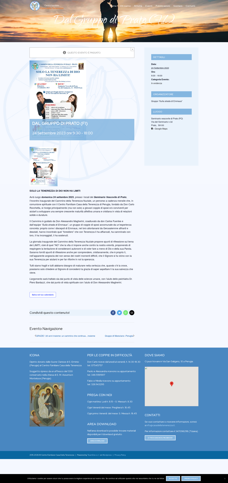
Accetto (173, 478)
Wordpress (107, 455)
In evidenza (156, 83)
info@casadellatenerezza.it (160, 425)
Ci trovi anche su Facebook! (160, 438)
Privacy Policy (120, 455)
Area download (97, 441)
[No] (224, 478)
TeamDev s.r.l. (93, 455)
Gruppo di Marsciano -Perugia (119, 335)
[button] (171, 384)
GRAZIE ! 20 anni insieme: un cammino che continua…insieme (65, 335)
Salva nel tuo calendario (43, 294)
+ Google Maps (160, 128)
